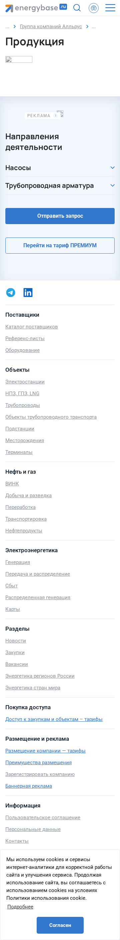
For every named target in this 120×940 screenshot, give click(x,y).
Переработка (20, 507)
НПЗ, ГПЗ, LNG (22, 393)
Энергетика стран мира (32, 688)
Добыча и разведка (28, 495)
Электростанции (25, 382)
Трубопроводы (22, 405)
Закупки (15, 652)
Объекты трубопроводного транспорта (51, 417)
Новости (15, 641)
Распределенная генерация (37, 597)
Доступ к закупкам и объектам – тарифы (54, 719)
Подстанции (19, 429)
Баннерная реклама (28, 786)
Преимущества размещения (38, 763)
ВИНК (12, 484)
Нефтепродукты (23, 531)
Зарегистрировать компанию (40, 774)
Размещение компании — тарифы (45, 751)
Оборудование (22, 350)
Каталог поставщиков (31, 327)
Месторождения (24, 440)
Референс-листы (25, 338)
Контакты (17, 841)
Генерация (17, 562)
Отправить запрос (60, 216)
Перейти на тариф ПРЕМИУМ (60, 245)
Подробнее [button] (20, 907)
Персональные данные (33, 829)
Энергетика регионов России (40, 676)
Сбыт (11, 586)
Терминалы (19, 452)
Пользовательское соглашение (42, 818)
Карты (12, 609)
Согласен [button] (60, 925)
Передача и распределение (37, 574)
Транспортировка (26, 519)
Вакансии (16, 664)
